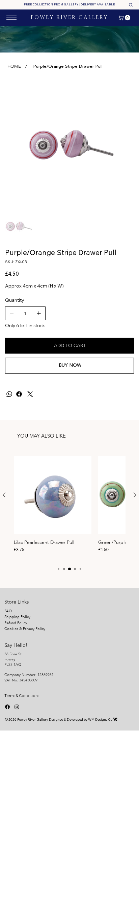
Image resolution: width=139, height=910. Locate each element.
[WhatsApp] (9, 394)
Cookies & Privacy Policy (25, 628)
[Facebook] (19, 394)
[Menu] (11, 18)
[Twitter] (30, 394)
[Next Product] (135, 495)
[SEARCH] (130, 4)
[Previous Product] (4, 495)
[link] (125, 17)
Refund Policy (15, 623)
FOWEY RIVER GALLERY (69, 17)
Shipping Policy (17, 616)
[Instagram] (17, 707)
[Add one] (39, 313)
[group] (69, 507)
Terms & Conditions (21, 695)
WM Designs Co (102, 719)
